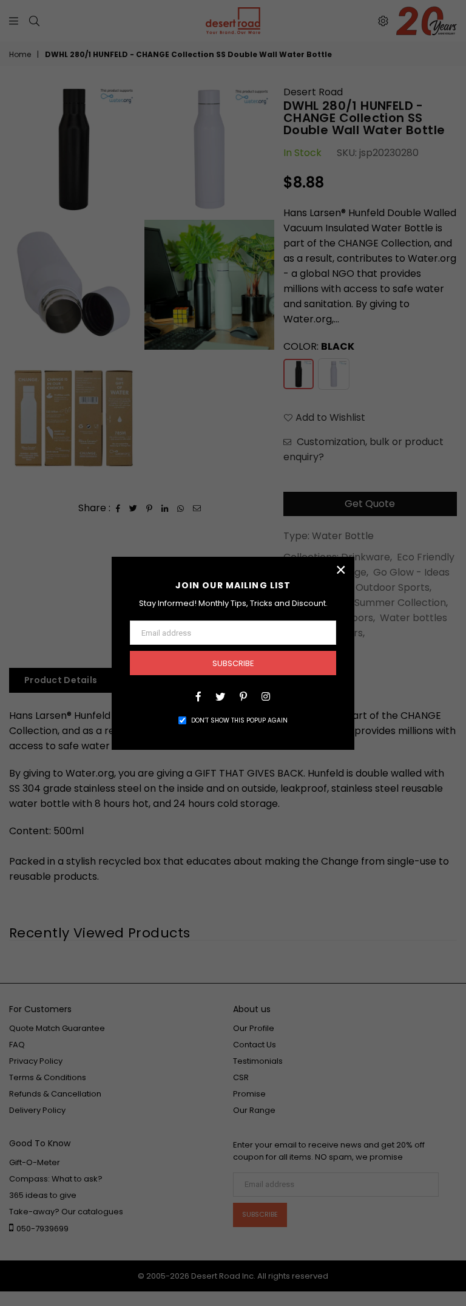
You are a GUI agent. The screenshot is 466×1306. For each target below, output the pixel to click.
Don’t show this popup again (239, 720)
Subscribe (233, 663)
